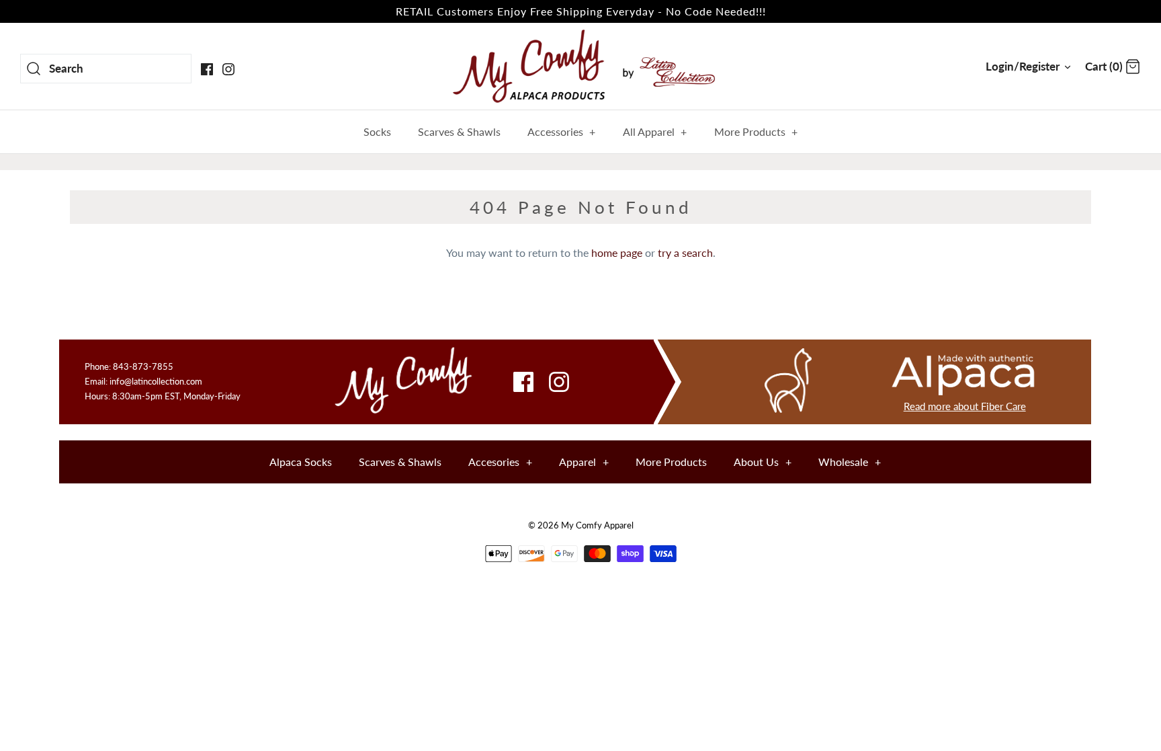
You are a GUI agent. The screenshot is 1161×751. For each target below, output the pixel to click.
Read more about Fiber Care (965, 406)
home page (616, 252)
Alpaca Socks (300, 461)
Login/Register (1023, 66)
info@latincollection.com (156, 381)
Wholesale (849, 461)
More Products (756, 131)
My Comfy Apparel (597, 525)
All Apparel (655, 131)
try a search (685, 252)
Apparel (584, 461)
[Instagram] (228, 69)
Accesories (500, 461)
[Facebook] (207, 69)
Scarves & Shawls (459, 131)
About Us (762, 461)
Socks (377, 131)
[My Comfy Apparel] (580, 66)
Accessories (561, 131)
